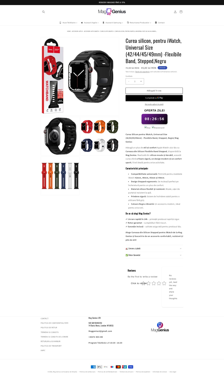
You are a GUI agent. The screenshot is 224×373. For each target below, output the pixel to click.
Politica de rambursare (87, 371)
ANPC (43, 350)
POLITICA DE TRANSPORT (51, 346)
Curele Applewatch (106, 31)
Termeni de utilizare (126, 371)
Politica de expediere (143, 371)
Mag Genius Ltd (58, 372)
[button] (43, 12)
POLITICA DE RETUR (49, 327)
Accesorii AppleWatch (91, 31)
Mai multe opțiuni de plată (154, 104)
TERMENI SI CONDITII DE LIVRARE (54, 337)
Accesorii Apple (77, 31)
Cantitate (129, 76)
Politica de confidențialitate (107, 371)
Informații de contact (160, 371)
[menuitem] (68, 22)
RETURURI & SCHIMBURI (51, 341)
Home (69, 31)
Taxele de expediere (142, 72)
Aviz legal (173, 371)
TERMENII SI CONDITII (50, 332)
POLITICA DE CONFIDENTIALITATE (54, 323)
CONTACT (44, 318)
